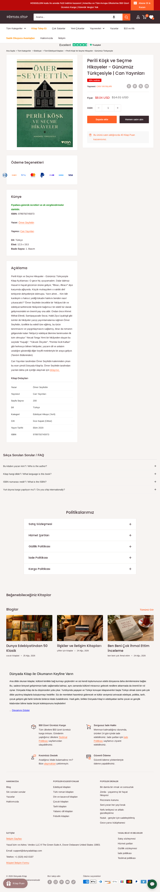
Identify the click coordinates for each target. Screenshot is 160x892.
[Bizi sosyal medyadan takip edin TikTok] (73, 882)
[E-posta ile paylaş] (147, 86)
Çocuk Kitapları (60, 801)
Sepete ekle (102, 119)
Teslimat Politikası (127, 858)
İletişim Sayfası (14, 838)
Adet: (90, 107)
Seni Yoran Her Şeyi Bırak (112, 804)
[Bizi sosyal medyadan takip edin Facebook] (50, 882)
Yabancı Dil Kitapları (63, 811)
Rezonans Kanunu (109, 800)
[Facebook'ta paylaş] (129, 86)
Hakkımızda (12, 801)
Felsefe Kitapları (61, 816)
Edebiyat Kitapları (62, 787)
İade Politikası (38, 558)
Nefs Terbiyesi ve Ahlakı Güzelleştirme (112, 811)
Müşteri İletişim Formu (17, 862)
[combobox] (78, 17)
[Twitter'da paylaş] (141, 86)
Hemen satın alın (134, 119)
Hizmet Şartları (39, 535)
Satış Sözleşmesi (40, 524)
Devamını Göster (21, 710)
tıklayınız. (55, 370)
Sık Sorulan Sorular (15, 792)
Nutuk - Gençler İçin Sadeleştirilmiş (117, 817)
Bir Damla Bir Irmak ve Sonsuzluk (117, 787)
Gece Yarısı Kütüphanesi (112, 822)
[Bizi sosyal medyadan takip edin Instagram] (55, 882)
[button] (114, 17)
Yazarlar (10, 796)
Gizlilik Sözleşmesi (127, 848)
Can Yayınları (104, 86)
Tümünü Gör (147, 609)
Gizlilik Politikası (39, 546)
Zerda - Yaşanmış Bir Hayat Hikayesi (114, 793)
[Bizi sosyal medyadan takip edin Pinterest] (61, 882)
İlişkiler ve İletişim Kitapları (79, 646)
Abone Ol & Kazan (144, 5)
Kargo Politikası (39, 569)
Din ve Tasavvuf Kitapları (65, 796)
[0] (144, 17)
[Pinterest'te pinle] (135, 86)
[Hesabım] (138, 17)
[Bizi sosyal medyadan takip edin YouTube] (67, 882)
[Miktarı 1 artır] (117, 108)
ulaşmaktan (50, 763)
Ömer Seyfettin (26, 222)
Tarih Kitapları (60, 806)
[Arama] (126, 17)
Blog (8, 787)
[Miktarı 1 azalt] (98, 108)
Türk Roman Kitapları (63, 792)
